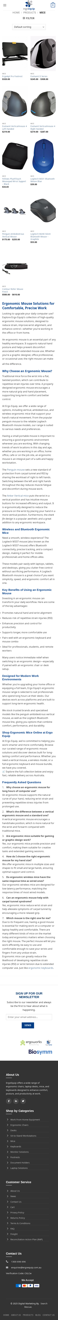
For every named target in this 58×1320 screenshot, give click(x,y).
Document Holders (20, 1162)
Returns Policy (17, 1217)
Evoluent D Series (38, 76)
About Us (15, 1190)
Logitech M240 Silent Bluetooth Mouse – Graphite (40, 237)
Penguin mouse (16, 469)
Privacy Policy (17, 1212)
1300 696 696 (18, 1261)
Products (29, 12)
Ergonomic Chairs (19, 1125)
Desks (13, 1130)
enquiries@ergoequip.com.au (26, 1267)
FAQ (12, 1228)
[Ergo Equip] (29, 5)
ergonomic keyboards (40, 968)
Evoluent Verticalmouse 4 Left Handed (14, 127)
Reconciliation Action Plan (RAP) (26, 1239)
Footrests (15, 1157)
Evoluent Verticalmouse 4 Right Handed (42, 127)
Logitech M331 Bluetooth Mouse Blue (42, 180)
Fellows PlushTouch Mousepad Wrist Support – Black (14, 181)
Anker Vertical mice (18, 495)
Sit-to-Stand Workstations (23, 1135)
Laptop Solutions (19, 1168)
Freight (14, 1234)
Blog (38, 1315)
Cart (12, 1207)
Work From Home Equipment (25, 1119)
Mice (12, 1141)
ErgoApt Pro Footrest (12, 76)
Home (16, 12)
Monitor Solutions (19, 1151)
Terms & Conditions (20, 1223)
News (13, 1196)
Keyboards (15, 1146)
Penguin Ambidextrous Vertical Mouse (13, 235)
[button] (5, 5)
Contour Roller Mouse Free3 (12, 290)
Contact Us (15, 1201)
